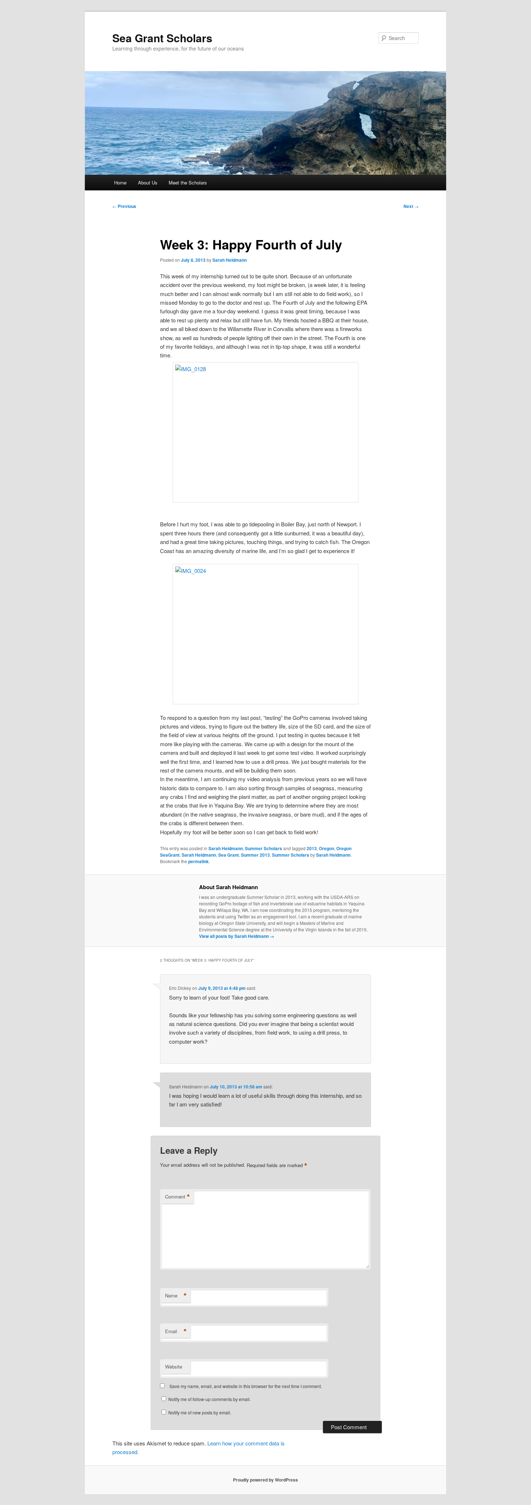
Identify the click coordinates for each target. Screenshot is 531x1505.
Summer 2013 (255, 855)
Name (176, 1295)
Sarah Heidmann (229, 260)
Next (411, 206)
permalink (198, 861)
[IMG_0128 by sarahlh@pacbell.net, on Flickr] (265, 432)
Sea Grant (228, 855)
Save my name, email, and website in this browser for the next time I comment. (245, 1386)
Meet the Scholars (188, 182)
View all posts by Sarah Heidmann (236, 936)
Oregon (326, 848)
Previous (124, 206)
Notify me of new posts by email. (199, 1412)
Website (173, 1366)
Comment (177, 1196)
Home (120, 182)
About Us (147, 182)
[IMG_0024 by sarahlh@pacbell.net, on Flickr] (265, 634)
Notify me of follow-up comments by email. (209, 1399)
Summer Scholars (263, 848)
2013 (312, 848)
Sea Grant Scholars (162, 37)
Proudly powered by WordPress (265, 1479)
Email (176, 1331)
